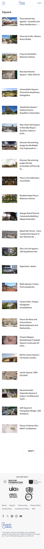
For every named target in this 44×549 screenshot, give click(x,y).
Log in (39, 3)
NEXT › (31, 451)
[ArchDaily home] (22, 3)
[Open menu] (3, 3)
